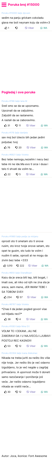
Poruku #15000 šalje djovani (16, 13)
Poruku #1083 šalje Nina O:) (16, 326)
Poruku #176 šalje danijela (15, 132)
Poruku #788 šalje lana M (14, 101)
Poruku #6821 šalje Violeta (15, 154)
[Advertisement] (26, 58)
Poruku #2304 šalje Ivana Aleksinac (19, 353)
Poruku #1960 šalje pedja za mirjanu (20, 236)
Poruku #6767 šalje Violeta (15, 304)
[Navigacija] (4, 4)
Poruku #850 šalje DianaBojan (17, 272)
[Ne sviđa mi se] (17, 28)
